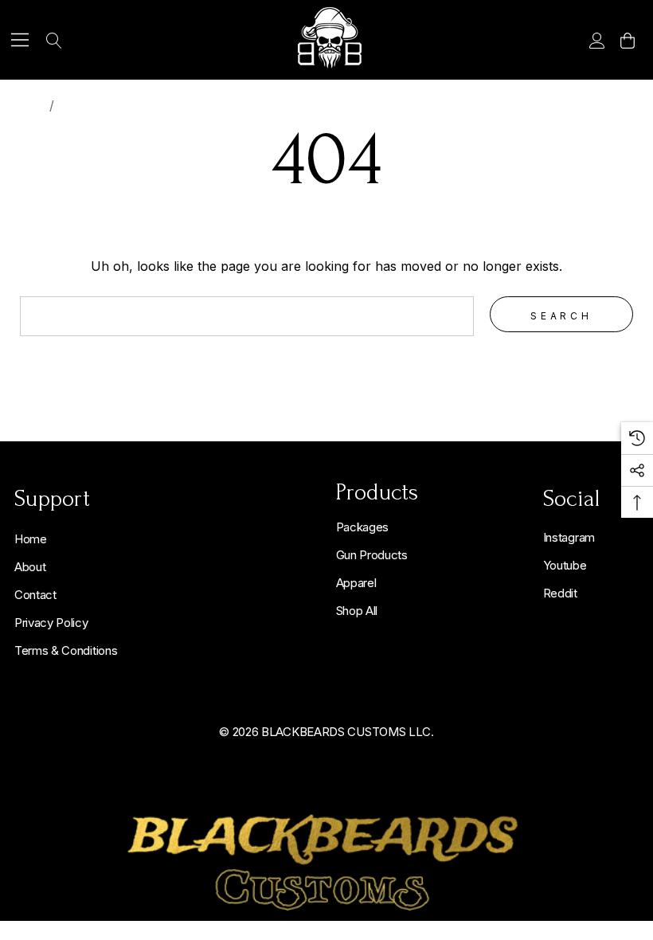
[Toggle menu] (20, 40)
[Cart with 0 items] (626, 40)
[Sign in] (596, 40)
